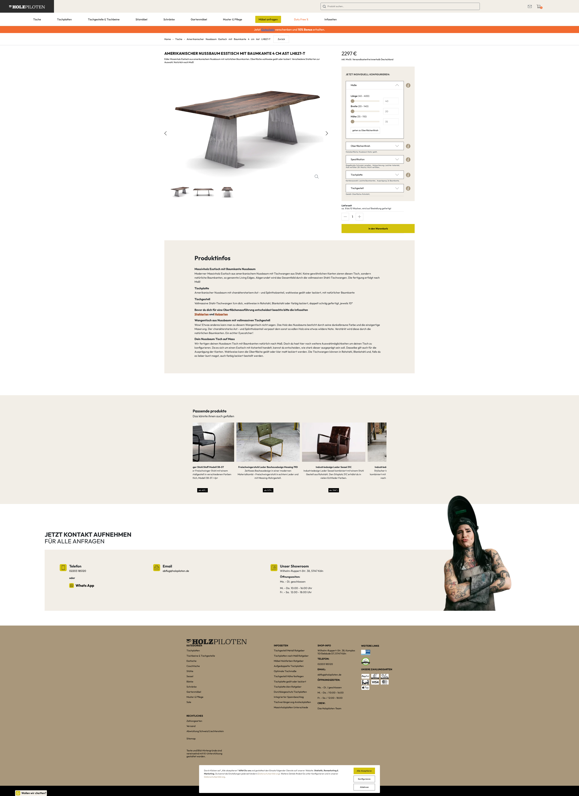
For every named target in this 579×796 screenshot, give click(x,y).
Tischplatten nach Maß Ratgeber (291, 655)
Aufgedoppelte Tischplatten (289, 665)
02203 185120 (77, 571)
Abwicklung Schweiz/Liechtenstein (205, 731)
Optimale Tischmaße (285, 671)
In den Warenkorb (378, 228)
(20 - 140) (360, 106)
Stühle (190, 671)
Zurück (281, 39)
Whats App (85, 585)
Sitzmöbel (141, 19)
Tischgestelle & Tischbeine (104, 19)
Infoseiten (330, 19)
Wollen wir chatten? (33, 793)
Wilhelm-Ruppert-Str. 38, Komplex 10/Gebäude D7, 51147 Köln (336, 652)
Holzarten (221, 314)
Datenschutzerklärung (268, 773)
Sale (189, 702)
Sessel (190, 676)
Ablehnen (364, 787)
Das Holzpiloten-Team (329, 708)
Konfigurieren (364, 779)
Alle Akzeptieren (364, 770)
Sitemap (191, 738)
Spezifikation (358, 159)
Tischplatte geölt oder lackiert (290, 681)
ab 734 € (355, 490)
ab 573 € (224, 490)
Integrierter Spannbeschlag (289, 696)
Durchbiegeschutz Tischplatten (290, 691)
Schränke (169, 19)
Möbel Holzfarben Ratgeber (289, 660)
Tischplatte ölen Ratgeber (288, 686)
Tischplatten (64, 19)
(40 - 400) (360, 95)
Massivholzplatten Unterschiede (291, 707)
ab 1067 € (290, 490)
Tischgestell (357, 188)
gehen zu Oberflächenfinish (365, 130)
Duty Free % (301, 19)
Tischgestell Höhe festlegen (289, 676)
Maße (354, 85)
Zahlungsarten (194, 720)
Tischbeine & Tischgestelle (201, 655)
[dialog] (289, 779)
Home (167, 39)
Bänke (190, 681)
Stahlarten (202, 314)
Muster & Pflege (232, 19)
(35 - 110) (359, 116)
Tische (37, 19)
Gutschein (267, 29)
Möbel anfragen (268, 19)
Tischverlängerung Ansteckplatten (292, 702)
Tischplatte (357, 174)
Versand (191, 726)
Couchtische (193, 665)
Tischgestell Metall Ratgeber (289, 650)
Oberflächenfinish (360, 145)
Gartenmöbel (199, 19)
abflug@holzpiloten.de (176, 571)
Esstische (191, 660)
